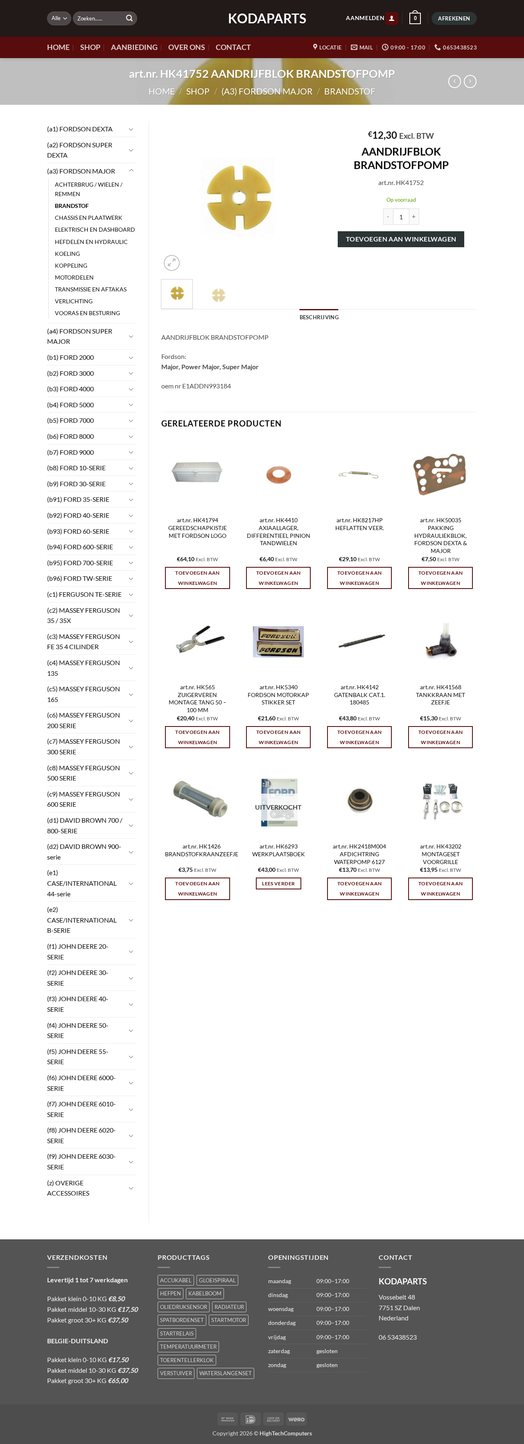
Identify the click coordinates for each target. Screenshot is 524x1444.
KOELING (67, 253)
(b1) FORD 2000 (70, 357)
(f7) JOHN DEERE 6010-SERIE (81, 1109)
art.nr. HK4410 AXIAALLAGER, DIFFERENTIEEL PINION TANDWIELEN (278, 531)
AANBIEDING (134, 47)
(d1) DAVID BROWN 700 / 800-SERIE (84, 825)
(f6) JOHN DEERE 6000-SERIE (81, 1083)
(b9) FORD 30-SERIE (76, 483)
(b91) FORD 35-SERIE (78, 499)
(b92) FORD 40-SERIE (78, 515)
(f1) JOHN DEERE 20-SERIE (77, 951)
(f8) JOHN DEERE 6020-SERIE (81, 1135)
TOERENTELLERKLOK (187, 1360)
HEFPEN (170, 1293)
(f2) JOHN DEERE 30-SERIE (77, 977)
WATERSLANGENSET (225, 1373)
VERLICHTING (74, 301)
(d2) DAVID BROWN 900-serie (84, 851)
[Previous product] (470, 81)
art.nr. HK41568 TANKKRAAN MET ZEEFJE (440, 695)
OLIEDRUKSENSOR (183, 1307)
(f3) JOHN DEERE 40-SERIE (77, 1004)
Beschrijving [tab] (319, 317)
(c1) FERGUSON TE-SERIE (84, 594)
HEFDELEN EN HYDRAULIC (91, 241)
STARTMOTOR (228, 1320)
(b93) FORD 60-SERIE (78, 531)
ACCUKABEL (176, 1280)
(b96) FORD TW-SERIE (79, 578)
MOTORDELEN (74, 277)
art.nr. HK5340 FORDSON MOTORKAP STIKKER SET (278, 695)
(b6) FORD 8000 (70, 436)
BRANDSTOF (349, 91)
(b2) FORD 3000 (70, 373)
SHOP (90, 47)
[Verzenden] (129, 18)
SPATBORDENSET (182, 1320)
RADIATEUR (229, 1307)
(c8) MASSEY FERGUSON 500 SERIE (83, 773)
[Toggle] (131, 129)
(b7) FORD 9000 (70, 452)
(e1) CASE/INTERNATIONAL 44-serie (82, 883)
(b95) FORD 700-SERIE (80, 562)
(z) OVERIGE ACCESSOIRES (68, 1188)
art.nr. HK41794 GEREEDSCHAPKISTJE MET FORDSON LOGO (197, 528)
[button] (391, 18)
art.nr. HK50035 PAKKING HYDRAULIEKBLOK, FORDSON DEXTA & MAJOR (440, 535)
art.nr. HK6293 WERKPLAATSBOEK (278, 850)
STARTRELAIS (177, 1333)
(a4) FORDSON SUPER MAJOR (79, 336)
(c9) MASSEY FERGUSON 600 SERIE (83, 799)
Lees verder (278, 883)
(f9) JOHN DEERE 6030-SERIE (81, 1161)
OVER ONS (186, 47)
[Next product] (454, 81)
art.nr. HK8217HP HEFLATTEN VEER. (359, 524)
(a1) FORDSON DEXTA (80, 129)
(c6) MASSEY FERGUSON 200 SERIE (83, 720)
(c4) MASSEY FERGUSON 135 (83, 668)
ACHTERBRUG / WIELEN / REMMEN (88, 189)
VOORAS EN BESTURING (87, 312)
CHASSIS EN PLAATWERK (88, 217)
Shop (198, 91)
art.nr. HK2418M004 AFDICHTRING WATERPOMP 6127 (359, 854)
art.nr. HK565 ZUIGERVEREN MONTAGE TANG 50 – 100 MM (197, 698)
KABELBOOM (204, 1293)
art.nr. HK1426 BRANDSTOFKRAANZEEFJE (201, 850)
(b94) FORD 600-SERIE (80, 547)
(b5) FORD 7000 (70, 420)
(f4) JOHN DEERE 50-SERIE (77, 1030)
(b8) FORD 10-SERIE (76, 468)
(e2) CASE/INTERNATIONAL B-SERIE (82, 919)
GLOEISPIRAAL (217, 1280)
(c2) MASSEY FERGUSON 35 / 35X (83, 615)
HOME (58, 47)
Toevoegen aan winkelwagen (401, 239)
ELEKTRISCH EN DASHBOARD (95, 229)
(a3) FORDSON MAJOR (267, 91)
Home (162, 91)
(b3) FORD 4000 (70, 389)
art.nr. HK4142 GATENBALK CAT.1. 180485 (359, 695)
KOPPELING (71, 265)
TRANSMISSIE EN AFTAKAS (90, 289)
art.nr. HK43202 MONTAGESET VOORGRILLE (440, 854)
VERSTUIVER (176, 1373)
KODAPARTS (262, 18)
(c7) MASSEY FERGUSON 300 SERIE (83, 746)
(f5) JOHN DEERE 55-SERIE (77, 1056)
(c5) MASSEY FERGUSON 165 (83, 694)
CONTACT (233, 47)
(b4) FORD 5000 (70, 404)
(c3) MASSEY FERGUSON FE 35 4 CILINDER (83, 641)
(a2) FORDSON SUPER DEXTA (79, 150)
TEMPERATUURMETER (188, 1346)
